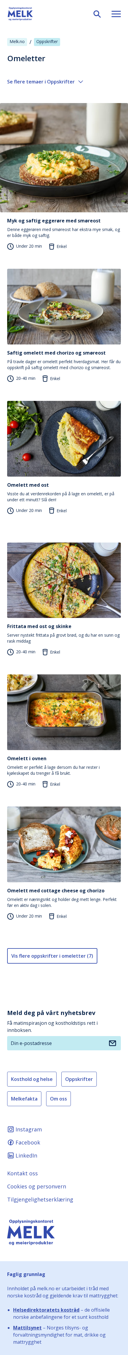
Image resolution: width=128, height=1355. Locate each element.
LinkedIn (26, 1155)
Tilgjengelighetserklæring (40, 1199)
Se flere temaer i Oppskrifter (41, 81)
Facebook (27, 1142)
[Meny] (114, 13)
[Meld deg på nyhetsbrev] (112, 1043)
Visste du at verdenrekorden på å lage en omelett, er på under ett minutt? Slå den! (60, 492)
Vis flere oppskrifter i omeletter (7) (52, 956)
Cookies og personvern (36, 1186)
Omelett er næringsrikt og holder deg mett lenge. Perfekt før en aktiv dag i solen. (62, 897)
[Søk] (95, 13)
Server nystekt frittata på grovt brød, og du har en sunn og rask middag (63, 633)
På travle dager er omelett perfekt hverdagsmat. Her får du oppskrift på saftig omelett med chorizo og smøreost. (64, 360)
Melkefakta (24, 1098)
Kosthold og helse (32, 1079)
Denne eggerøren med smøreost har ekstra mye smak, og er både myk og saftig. (63, 227)
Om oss (58, 1098)
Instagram (28, 1129)
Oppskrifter (79, 1079)
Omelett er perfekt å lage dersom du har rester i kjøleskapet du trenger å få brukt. (53, 765)
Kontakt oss (22, 1173)
